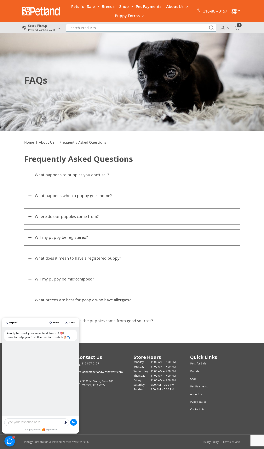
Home (29, 142)
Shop (124, 6)
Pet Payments (149, 6)
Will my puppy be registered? (61, 237)
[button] (225, 27)
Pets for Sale (83, 6)
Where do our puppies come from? (67, 216)
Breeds (108, 6)
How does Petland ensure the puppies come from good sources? (94, 320)
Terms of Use (231, 442)
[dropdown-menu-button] (98, 6)
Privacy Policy (210, 442)
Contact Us (197, 409)
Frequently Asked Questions (82, 142)
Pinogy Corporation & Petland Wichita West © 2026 (56, 442)
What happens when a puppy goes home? (73, 195)
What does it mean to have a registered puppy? (78, 258)
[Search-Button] (211, 28)
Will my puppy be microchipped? (64, 279)
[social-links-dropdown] (235, 11)
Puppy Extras (127, 15)
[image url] (41, 11)
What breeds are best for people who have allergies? (83, 299)
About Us (175, 6)
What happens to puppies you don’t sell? (72, 174)
